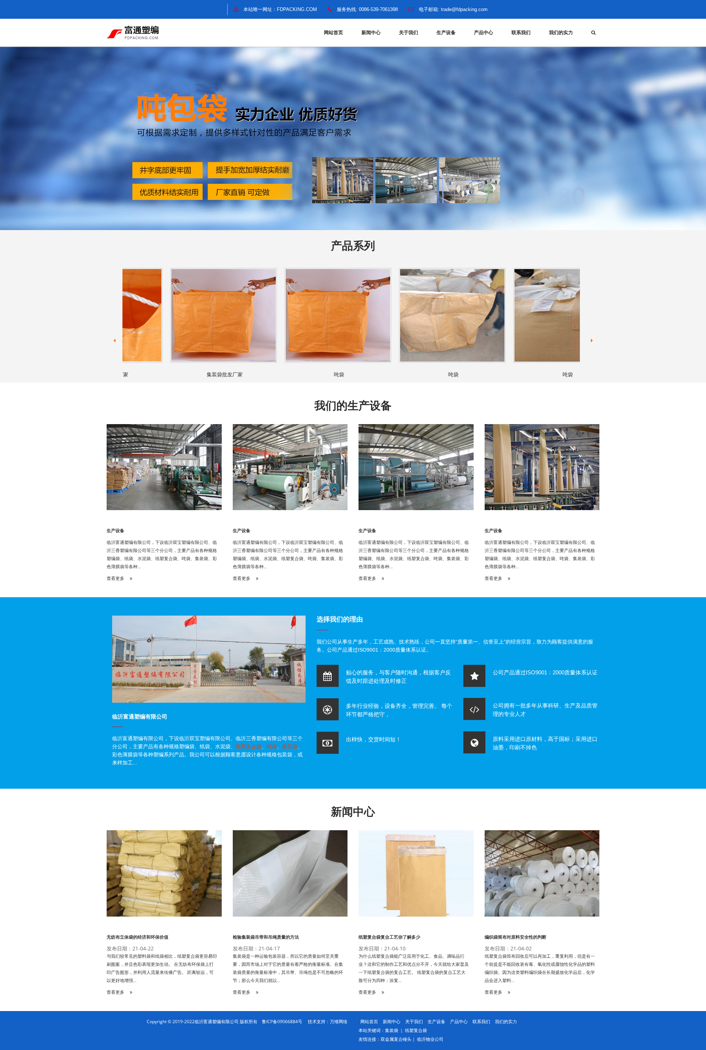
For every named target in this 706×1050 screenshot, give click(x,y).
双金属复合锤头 (396, 1039)
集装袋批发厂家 (205, 374)
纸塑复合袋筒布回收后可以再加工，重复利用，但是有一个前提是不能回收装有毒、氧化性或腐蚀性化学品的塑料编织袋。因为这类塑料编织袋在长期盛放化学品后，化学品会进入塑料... (540, 968)
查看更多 (116, 578)
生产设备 (446, 32)
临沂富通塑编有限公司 (139, 716)
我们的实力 (561, 32)
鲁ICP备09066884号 (284, 1021)
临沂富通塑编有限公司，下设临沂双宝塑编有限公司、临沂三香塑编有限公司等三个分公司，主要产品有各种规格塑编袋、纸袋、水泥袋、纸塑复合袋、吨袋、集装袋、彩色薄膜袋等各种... (162, 554)
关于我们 (408, 32)
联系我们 (521, 32)
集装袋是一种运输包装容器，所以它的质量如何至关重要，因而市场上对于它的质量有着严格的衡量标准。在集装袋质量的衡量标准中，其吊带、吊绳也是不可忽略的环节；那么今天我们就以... (288, 968)
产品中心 (483, 32)
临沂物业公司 (430, 1039)
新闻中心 (371, 32)
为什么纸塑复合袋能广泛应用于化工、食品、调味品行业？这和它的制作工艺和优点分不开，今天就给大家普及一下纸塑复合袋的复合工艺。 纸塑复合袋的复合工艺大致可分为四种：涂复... (414, 968)
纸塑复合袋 (248, 746)
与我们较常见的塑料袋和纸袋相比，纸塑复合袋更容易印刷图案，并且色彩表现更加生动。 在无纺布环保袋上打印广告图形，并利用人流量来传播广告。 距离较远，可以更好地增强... (162, 968)
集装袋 (289, 746)
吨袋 (319, 374)
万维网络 (338, 1021)
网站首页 (333, 32)
